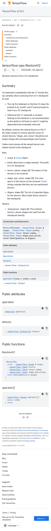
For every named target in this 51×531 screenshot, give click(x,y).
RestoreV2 (8, 228)
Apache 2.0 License (41, 433)
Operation (8, 256)
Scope (19, 158)
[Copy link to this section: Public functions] (27, 344)
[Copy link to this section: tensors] (14, 322)
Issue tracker (7, 486)
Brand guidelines (9, 499)
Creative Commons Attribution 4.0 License (32, 430)
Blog (4, 458)
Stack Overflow (8, 495)
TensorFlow (6, 20)
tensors (7, 261)
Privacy (13, 513)
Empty (44, 181)
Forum (4, 463)
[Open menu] (4, 3)
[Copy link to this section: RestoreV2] (17, 352)
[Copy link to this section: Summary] (18, 86)
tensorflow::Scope (32, 228)
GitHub (5, 467)
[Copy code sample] (47, 308)
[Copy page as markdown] (13, 70)
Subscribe (41, 518)
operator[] (8, 278)
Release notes (8, 491)
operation (8, 251)
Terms (4, 513)
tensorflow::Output (15, 283)
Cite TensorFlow (8, 503)
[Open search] (38, 3)
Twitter (5, 471)
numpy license (29, 441)
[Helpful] (18, 25)
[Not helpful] (22, 25)
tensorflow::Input (22, 230)
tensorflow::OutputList (17, 265)
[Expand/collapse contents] (16, 31)
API (15, 20)
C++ (39, 20)
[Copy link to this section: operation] (16, 302)
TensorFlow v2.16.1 (13, 11)
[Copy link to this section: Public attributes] (27, 294)
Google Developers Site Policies (29, 436)
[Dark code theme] (43, 308)
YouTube (6, 475)
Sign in (45, 3)
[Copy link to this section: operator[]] (17, 388)
